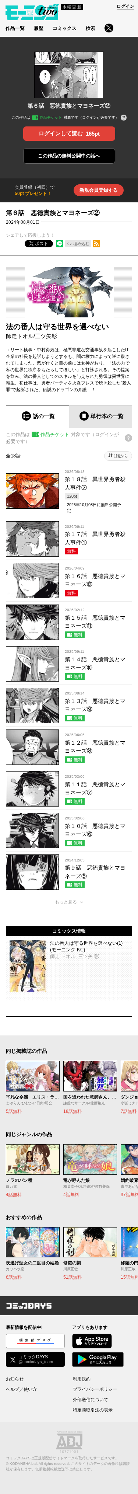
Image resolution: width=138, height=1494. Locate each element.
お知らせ (15, 1379)
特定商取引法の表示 (93, 1410)
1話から (121, 456)
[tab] (37, 416)
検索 (90, 28)
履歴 (38, 28)
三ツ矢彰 (46, 336)
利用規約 (82, 1379)
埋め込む (81, 243)
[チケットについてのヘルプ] (124, 118)
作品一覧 (15, 28)
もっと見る (66, 902)
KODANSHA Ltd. (24, 1464)
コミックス (65, 28)
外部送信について (90, 1399)
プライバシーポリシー (95, 1389)
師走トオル (19, 336)
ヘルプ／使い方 (21, 1389)
